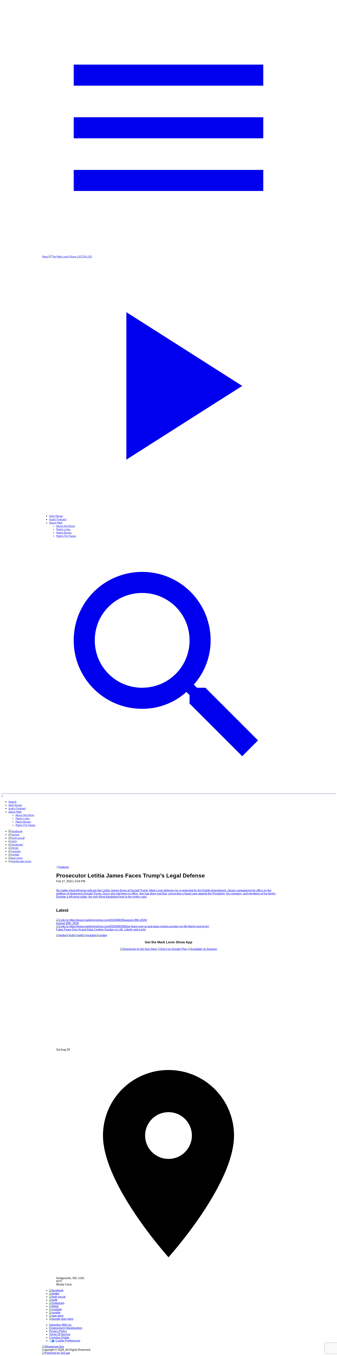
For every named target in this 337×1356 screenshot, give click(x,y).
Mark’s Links (63, 529)
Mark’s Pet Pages (66, 535)
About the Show (65, 525)
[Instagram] (15, 844)
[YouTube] (14, 851)
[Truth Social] (16, 837)
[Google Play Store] (19, 861)
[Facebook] (15, 831)
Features (63, 867)
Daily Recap (56, 515)
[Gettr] (12, 841)
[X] (13, 834)
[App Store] (15, 857)
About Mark (55, 522)
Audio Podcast (58, 519)
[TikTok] (13, 847)
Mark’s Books (64, 532)
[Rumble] (13, 854)
